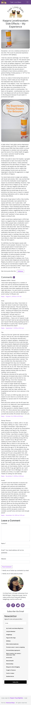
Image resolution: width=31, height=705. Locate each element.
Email (2, 550)
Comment (4, 523)
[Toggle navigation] (27, 2)
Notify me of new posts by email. (13, 573)
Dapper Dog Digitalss (16, 698)
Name (3, 543)
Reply (3, 296)
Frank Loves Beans (15, 2)
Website (3, 559)
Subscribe (15, 682)
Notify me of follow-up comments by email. (16, 570)
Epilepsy (20, 271)
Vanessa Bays (10, 702)
